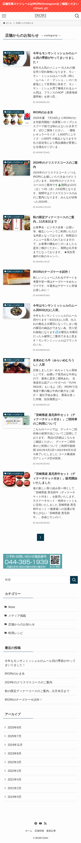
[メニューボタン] (4, 16)
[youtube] (40, 823)
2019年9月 (14, 796)
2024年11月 (15, 744)
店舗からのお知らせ (21, 624)
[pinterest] (36, 823)
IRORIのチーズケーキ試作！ (23, 699)
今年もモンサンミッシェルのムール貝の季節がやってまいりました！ (40, 663)
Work (11, 607)
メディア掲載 (17, 615)
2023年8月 (14, 753)
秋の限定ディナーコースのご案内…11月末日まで (37, 691)
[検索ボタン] (77, 16)
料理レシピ (15, 633)
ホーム (28, 830)
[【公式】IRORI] (40, 16)
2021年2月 (14, 788)
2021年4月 (14, 779)
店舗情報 (39, 830)
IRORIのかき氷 (15, 673)
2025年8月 (14, 727)
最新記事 (51, 830)
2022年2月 (14, 770)
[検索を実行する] (74, 580)
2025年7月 (14, 736)
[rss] (45, 823)
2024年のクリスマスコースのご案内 (28, 682)
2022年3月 (14, 762)
